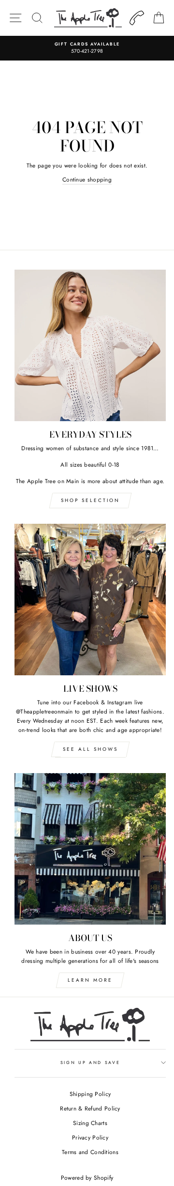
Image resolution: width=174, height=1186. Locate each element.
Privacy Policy (90, 1137)
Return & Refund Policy (90, 1108)
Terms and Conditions (90, 1152)
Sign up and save (90, 1062)
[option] (87, 48)
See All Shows (90, 749)
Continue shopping (87, 179)
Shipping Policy (90, 1094)
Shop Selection (90, 500)
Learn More (90, 980)
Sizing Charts (90, 1123)
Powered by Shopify (87, 1177)
